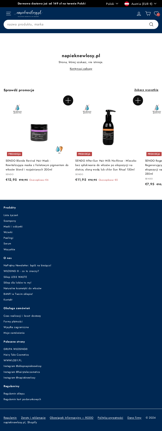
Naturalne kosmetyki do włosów (23, 288)
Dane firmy (134, 418)
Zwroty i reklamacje (33, 418)
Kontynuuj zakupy (81, 69)
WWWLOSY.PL (13, 360)
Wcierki (8, 232)
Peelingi (8, 238)
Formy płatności (13, 321)
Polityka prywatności (110, 418)
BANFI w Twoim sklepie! (18, 294)
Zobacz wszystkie (146, 90)
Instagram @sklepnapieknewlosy (23, 366)
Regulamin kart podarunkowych (22, 399)
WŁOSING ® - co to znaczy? (21, 271)
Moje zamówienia (14, 333)
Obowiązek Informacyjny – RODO (71, 418)
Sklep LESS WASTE (15, 277)
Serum (7, 243)
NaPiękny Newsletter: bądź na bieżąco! (27, 265)
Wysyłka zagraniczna (16, 327)
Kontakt (8, 300)
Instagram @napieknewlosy (19, 378)
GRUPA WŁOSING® (16, 349)
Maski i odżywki (13, 226)
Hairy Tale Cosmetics (16, 355)
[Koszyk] (148, 13)
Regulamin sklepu (14, 393)
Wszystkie (9, 249)
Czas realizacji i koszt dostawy (22, 316)
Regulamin (10, 418)
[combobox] (81, 24)
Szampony (10, 221)
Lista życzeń (11, 215)
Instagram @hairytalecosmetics (22, 372)
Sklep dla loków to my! (17, 283)
